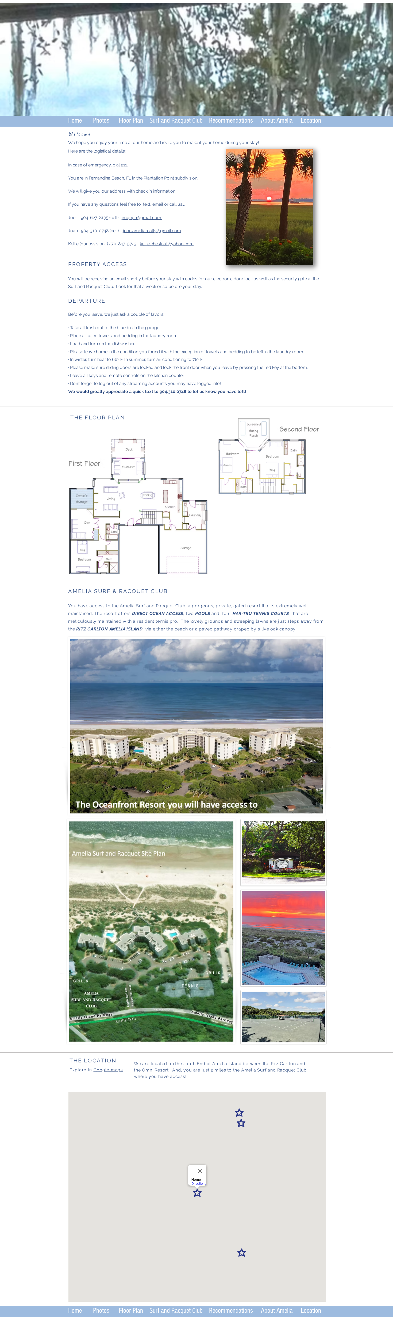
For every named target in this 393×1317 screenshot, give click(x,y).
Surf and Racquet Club (176, 120)
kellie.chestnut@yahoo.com (167, 243)
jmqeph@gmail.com (142, 217)
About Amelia (277, 120)
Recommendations (232, 120)
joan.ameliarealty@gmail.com (151, 230)
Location (311, 120)
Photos (101, 120)
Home (75, 120)
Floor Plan (131, 120)
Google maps (108, 1069)
